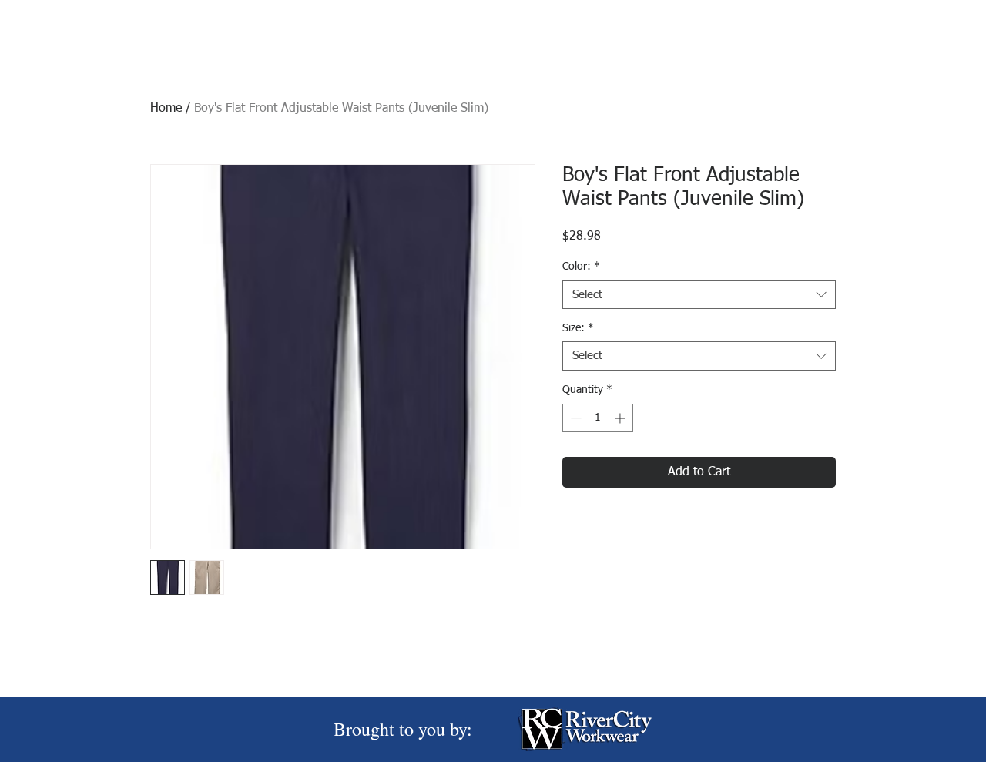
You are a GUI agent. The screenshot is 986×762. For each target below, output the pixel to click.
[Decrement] (574, 417)
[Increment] (621, 417)
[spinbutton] (598, 417)
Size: (578, 328)
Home (166, 108)
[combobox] (699, 295)
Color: (581, 266)
